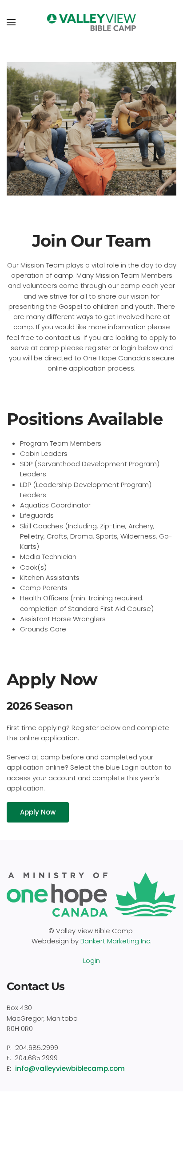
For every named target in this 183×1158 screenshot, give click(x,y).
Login (91, 960)
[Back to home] (91, 22)
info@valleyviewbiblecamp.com (70, 1068)
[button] (11, 22)
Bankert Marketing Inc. (115, 941)
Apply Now (38, 812)
